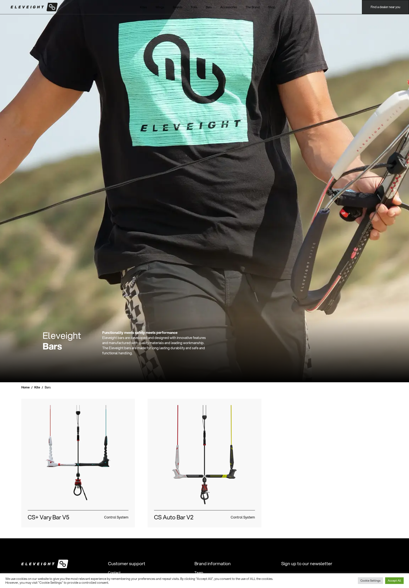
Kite (37, 387)
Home (25, 387)
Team (198, 573)
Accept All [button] (394, 580)
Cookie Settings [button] (370, 580)
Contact (114, 573)
